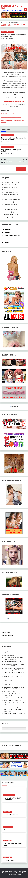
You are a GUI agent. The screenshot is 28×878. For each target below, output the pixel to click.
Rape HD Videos (6, 229)
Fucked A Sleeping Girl (9, 707)
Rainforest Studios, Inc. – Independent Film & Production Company (13, 139)
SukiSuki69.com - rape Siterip (9, 114)
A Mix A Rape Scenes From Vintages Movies (13, 844)
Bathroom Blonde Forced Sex (11, 703)
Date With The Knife (9, 716)
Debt (5, 691)
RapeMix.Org (6, 632)
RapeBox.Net (6, 629)
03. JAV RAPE (7, 189)
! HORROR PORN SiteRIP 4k (10, 182)
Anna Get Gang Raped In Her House (13, 694)
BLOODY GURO (6, 242)
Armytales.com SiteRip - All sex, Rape (11, 117)
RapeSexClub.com (7, 635)
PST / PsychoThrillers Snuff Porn (11, 235)
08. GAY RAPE (7, 202)
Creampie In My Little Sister (11, 651)
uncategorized (7, 217)
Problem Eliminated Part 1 (10, 713)
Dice (5, 655)
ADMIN (11, 38)
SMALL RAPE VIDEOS (7, 239)
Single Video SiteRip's (9, 214)
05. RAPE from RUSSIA (9, 194)
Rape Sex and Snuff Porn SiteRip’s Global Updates (12, 798)
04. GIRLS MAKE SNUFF (9, 192)
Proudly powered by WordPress (10, 873)
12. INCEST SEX (7, 212)
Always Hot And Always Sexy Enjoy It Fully (14, 683)
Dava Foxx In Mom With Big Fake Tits (13, 709)
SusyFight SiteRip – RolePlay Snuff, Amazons (11, 150)
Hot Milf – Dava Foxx (9, 698)
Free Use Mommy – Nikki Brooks (12, 672)
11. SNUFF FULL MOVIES (9, 209)
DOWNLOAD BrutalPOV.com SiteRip (14, 101)
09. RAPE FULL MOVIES (9, 204)
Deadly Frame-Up (8, 700)
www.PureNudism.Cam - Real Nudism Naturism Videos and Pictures (12, 746)
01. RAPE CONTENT (8, 184)
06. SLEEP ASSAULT (8, 197)
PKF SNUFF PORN (6, 232)
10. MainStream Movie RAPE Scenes (13, 207)
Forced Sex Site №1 (11, 7)
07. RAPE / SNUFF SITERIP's (7, 31)
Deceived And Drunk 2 (9, 676)
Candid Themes (17, 874)
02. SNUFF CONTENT (9, 187)
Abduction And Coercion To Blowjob (13, 679)
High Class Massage (9, 661)
